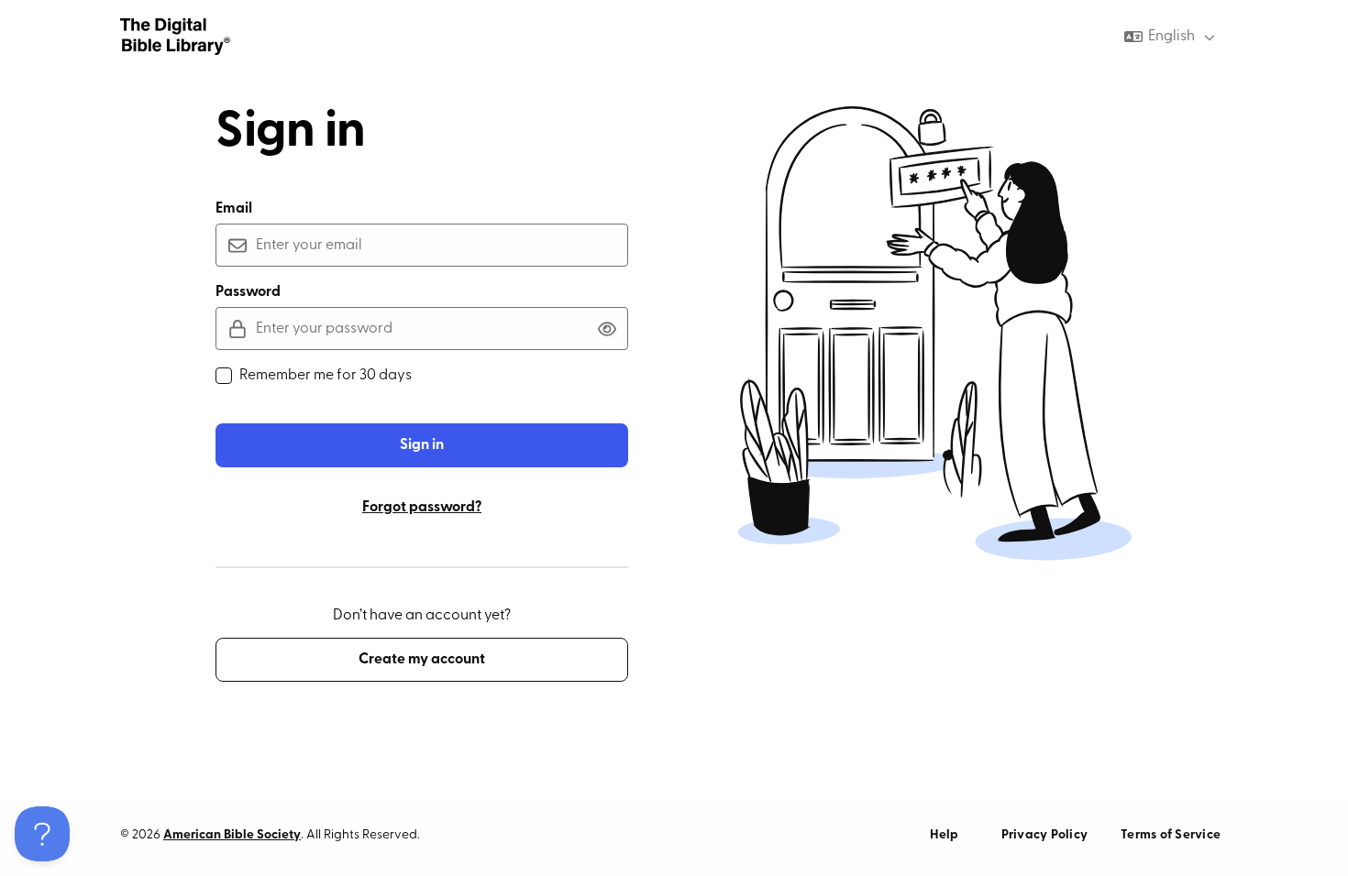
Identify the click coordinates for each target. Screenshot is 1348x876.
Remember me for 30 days (325, 375)
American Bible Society (232, 835)
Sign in (422, 445)
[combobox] (1171, 36)
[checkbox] (223, 375)
